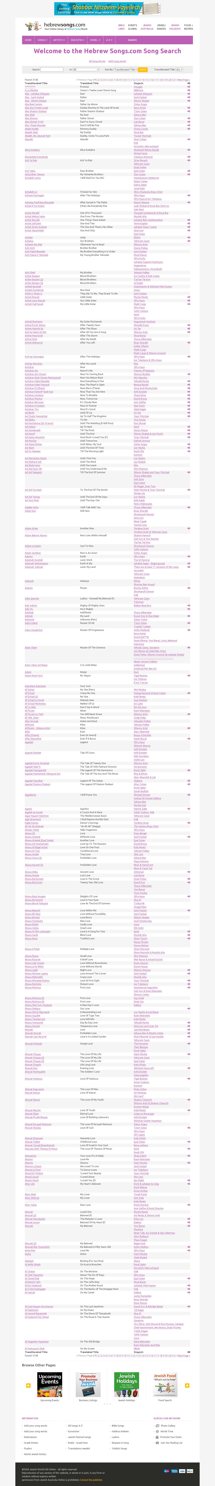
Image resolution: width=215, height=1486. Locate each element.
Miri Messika (140, 377)
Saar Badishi (140, 700)
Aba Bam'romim (33, 104)
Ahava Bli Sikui (32, 914)
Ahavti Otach (32, 1180)
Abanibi (29, 139)
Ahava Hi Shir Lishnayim (37, 931)
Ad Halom (30, 426)
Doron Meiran (141, 945)
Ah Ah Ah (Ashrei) (34, 826)
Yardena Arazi (141, 528)
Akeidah (29, 1261)
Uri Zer (137, 328)
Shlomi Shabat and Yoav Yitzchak (151, 472)
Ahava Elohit (31, 924)
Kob (136, 143)
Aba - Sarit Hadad (34, 97)
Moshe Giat (140, 805)
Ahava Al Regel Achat (36, 847)
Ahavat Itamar (32, 1092)
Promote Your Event (170, 1437)
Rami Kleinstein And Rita (147, 1345)
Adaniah (29, 581)
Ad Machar (31, 440)
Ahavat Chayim (33, 1064)
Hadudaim (139, 577)
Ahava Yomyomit (34, 1022)
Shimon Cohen (141, 994)
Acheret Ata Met (33, 244)
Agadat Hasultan (34, 780)
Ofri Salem (139, 1134)
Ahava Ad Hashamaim (37, 844)
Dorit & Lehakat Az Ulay (146, 1184)
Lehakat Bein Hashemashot (148, 220)
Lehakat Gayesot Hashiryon (148, 262)
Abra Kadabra (32, 150)
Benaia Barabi (141, 384)
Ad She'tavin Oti (33, 468)
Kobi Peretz (140, 696)
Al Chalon (30, 1271)
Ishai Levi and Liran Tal (146, 1026)
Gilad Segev (140, 409)
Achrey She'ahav (33, 363)
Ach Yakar (30, 171)
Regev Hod (139, 1243)
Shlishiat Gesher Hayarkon (148, 1120)
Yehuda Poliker (141, 272)
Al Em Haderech (33, 1285)
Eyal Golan (139, 171)
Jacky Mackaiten (142, 1296)
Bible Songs (118, 1425)
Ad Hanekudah (33, 430)
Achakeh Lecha (33, 178)
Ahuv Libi (30, 1184)
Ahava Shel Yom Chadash (38, 1005)
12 (134, 79)
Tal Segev (139, 1310)
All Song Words (97, 61)
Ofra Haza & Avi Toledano (148, 199)
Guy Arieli (139, 998)
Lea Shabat (140, 461)
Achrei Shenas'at (34, 342)
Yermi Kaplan (141, 223)
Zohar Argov (140, 104)
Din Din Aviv (140, 707)
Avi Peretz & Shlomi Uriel (147, 1215)
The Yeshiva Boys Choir (146, 826)
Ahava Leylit (31, 970)
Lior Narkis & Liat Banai (146, 1012)
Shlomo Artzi (141, 244)
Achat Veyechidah (34, 230)
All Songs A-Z (75, 1425)
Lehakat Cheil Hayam (145, 1285)
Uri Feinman (140, 1092)
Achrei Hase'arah (34, 335)
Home (28, 40)
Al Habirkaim (31, 1310)
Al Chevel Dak (32, 1278)
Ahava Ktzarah (33, 959)
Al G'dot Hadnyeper (35, 1289)
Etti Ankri (139, 928)
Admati (29, 616)
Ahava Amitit (32, 854)
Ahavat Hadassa (33, 1078)
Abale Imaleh (31, 128)
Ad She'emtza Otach (36, 458)
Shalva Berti (140, 1155)
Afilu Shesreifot (33, 738)
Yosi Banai (139, 889)
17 (156, 79)
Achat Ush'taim (33, 223)
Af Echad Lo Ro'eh (34, 700)
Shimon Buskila (142, 374)
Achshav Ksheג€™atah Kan (39, 391)
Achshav (29, 367)
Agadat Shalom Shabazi (37, 784)
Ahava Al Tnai (32, 851)
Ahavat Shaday (33, 1127)
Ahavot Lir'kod (33, 1169)
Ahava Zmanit (32, 1026)
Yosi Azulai (140, 419)
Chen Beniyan (141, 1047)
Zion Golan (140, 118)
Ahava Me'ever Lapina (36, 973)
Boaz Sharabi (141, 342)
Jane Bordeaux (142, 1029)
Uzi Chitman (140, 679)
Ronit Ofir (139, 451)
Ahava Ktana (31, 956)
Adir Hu (29, 609)
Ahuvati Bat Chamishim (37, 1247)
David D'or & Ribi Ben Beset (148, 1306)
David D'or (139, 882)
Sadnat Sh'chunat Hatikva (147, 798)
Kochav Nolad (141, 1106)
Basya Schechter (142, 735)
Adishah (29, 612)
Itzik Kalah (139, 500)
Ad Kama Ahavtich (35, 437)
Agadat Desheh (33, 752)
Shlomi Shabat (141, 100)
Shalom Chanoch (143, 1099)
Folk (136, 595)
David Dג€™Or (141, 637)
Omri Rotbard (141, 1236)
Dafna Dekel (140, 185)
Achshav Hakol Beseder (37, 381)
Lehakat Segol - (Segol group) (149, 563)
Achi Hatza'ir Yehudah (36, 255)
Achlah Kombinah (34, 290)
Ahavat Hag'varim (34, 1089)
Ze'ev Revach (141, 160)
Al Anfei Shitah (33, 1264)
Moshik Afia (140, 216)
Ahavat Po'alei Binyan (36, 1117)
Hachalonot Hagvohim (146, 987)
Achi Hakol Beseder (35, 251)
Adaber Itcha (31, 507)
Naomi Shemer (141, 202)
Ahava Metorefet (34, 977)
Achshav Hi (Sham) (35, 388)
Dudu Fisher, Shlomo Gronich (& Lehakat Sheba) (159, 654)
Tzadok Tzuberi (142, 626)
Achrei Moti (31, 339)
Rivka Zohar (140, 1089)
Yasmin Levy (140, 525)
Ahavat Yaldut (32, 1141)
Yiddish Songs (119, 1448)
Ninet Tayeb (140, 521)
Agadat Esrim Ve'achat (37, 763)
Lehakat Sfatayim (143, 93)
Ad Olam (29, 447)
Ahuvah (29, 1212)
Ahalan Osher (32, 830)
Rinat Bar (139, 132)
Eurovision (73, 1431)
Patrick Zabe (140, 808)
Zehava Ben (140, 114)
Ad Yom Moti (32, 500)
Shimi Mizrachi (141, 949)
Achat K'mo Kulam (35, 206)
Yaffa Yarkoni (141, 311)
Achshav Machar (34, 398)
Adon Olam (31, 647)
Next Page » (184, 79)
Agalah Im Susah (34, 812)
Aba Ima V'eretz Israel (36, 107)
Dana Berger (140, 833)
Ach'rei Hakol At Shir (36, 332)
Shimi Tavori (140, 938)
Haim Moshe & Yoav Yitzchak (149, 490)
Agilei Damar (31, 822)
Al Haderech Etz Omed (37, 1317)
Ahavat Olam (32, 1113)
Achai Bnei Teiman (34, 174)
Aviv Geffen (140, 402)
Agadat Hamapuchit (35, 770)
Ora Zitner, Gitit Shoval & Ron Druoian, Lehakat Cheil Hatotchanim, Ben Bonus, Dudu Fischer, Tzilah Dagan (159, 1327)
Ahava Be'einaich (34, 900)
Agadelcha (30, 794)
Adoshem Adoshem (35, 686)
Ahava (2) (30, 833)
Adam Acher (31, 528)
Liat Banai (139, 121)
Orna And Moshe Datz (145, 388)
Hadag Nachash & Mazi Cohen (150, 693)
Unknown (139, 872)
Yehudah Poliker (142, 721)
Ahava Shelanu (33, 1008)
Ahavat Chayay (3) (34, 1061)
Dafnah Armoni (142, 440)
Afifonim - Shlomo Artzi (37, 728)
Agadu (28, 808)
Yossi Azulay (140, 893)
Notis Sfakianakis (143, 504)
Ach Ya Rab (31, 160)
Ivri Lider (138, 703)
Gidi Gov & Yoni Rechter (146, 539)
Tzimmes (139, 602)
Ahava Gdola (32, 928)
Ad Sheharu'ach (33, 461)
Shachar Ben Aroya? (144, 584)
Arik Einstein (140, 391)
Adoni (28, 672)
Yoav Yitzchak (141, 416)
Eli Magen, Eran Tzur (145, 486)
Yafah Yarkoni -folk (144, 812)
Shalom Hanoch (142, 535)
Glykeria (138, 780)
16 (152, 79)
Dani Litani (139, 483)
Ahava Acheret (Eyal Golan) (39, 840)
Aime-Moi (30, 1250)
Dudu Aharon (141, 963)
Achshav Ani (31, 370)
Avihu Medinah (142, 630)
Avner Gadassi (141, 1082)
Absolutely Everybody (36, 157)
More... (94, 40)
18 (161, 79)
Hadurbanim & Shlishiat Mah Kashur (153, 286)
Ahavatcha (30, 1155)
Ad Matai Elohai (33, 444)
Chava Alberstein (143, 339)
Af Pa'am (30, 710)
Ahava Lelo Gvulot (34, 963)
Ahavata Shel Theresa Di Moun (41, 1148)
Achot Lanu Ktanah (35, 300)
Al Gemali (30, 1292)
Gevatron (139, 1320)
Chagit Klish (140, 907)
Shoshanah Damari (144, 514)
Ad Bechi (29, 412)
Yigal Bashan (141, 675)
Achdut (29, 237)
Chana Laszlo (141, 128)
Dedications (30, 1437)
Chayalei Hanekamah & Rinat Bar (151, 213)
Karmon (138, 454)
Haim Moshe (140, 1054)
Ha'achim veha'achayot (146, 146)
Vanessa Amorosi (143, 157)
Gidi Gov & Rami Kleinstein (148, 991)
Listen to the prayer (144, 1113)
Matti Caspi (140, 304)
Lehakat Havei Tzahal (145, 227)
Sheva (137, 1261)
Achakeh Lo (31, 192)
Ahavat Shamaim (34, 1138)
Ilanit (136, 314)
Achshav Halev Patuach (37, 384)
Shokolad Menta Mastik (146, 150)
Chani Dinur (140, 395)
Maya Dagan (140, 1240)
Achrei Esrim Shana (35, 325)
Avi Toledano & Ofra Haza (148, 360)
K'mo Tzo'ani (141, 682)
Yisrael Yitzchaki (142, 136)
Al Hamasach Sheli (34, 1348)
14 (143, 79)
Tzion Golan (140, 111)
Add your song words (35, 1425)
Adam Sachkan (33, 553)
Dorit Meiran (140, 1187)
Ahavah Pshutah (33, 1043)
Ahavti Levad (32, 1177)
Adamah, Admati (34, 567)
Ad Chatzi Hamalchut (36, 416)
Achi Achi (30, 248)
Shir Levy (138, 1177)
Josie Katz (139, 188)
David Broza (140, 398)
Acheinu (29, 241)
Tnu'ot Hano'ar (142, 560)
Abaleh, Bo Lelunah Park (37, 136)
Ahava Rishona (33, 987)
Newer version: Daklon (145, 661)
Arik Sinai (139, 479)
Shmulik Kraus (141, 325)
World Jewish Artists (35, 1454)
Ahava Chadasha (34, 921)
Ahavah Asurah (33, 1033)
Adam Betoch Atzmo (36, 535)
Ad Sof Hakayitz (33, 472)
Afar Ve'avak (31, 721)
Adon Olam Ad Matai (36, 665)
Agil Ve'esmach (33, 819)
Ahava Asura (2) (33, 858)
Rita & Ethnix (140, 773)
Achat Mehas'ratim (35, 216)
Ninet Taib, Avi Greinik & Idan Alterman (154, 1233)
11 (129, 79)
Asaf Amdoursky (143, 921)
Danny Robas (141, 248)
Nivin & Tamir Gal (143, 868)
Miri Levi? (139, 1096)
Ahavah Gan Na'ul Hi (36, 1036)
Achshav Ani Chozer (35, 374)
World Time (166, 1431)
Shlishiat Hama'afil (144, 1068)
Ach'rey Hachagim (34, 356)
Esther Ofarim (141, 346)
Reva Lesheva (141, 1145)
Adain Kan (30, 511)
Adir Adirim (31, 605)
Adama (29, 556)
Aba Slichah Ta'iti (34, 121)
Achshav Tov (32, 409)
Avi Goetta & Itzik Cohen (147, 276)
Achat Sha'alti (32, 220)
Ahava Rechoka (33, 984)
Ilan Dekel (139, 1180)
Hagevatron (140, 265)
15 (147, 79)
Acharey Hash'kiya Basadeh (39, 202)
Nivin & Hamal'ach (143, 865)
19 (165, 79)
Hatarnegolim (141, 1075)
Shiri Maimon (141, 468)
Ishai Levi (138, 230)
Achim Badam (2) (34, 279)
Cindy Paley (140, 717)
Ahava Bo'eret (32, 917)
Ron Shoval (140, 423)
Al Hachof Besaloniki (36, 1313)
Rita (136, 363)
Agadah (29, 742)
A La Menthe (31, 90)
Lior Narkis (139, 447)
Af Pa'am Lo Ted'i (34, 714)
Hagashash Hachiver (144, 321)
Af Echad (30, 693)
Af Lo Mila (30, 707)
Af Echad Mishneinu (35, 703)
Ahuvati (29, 1226)
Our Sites (77, 40)
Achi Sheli (30, 272)
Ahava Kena (31, 938)
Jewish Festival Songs (79, 1437)
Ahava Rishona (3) (34, 1001)
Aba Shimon (31, 118)
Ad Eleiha (30, 419)
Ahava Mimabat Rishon (37, 980)
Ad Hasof (30, 433)
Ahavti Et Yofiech (34, 1173)
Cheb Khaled (140, 1257)
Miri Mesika (140, 689)
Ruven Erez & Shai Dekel (146, 616)
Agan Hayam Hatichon (37, 815)
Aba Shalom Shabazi (36, 111)
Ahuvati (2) (30, 1243)
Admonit (29, 619)
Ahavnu (29, 1162)
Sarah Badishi (141, 791)
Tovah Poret (140, 1194)
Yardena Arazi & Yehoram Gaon (150, 532)
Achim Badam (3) (34, 283)
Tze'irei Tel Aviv (142, 279)
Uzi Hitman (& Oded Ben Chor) (150, 651)
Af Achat (29, 689)
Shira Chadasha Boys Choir (148, 192)
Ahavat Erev (31, 1068)
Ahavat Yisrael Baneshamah (40, 1145)
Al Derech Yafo (33, 1282)
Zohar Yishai (140, 619)
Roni (136, 672)
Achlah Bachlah (33, 286)
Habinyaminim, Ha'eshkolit (148, 269)
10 (124, 79)
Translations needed (79, 1448)
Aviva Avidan (141, 1191)
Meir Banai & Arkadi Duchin (148, 959)
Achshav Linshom (34, 395)
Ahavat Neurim (33, 1110)
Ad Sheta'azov (32, 465)
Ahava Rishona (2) (34, 998)
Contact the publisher (91, 1480)
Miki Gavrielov (141, 756)
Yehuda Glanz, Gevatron (146, 647)
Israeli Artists (31, 1442)
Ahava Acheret (32, 837)
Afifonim (29, 724)
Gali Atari (139, 209)
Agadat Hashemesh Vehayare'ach (42, 773)
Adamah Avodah (34, 560)
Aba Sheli (30, 114)
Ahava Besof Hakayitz (36, 903)
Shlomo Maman (142, 970)
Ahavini (29, 1159)
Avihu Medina (141, 1247)
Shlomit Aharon (142, 745)
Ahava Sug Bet (32, 1015)
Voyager (138, 86)
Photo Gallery (167, 1425)
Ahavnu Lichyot (33, 1166)
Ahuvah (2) (30, 1215)
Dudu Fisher (140, 167)
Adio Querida (32, 598)
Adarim (29, 588)
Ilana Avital (140, 107)
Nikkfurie (138, 90)
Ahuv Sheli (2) (32, 1198)
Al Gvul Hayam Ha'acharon (39, 1306)
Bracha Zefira (141, 588)
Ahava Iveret (31, 935)
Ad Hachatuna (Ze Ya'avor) (39, 423)
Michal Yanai (140, 153)
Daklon (137, 1005)
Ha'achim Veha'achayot (146, 1268)
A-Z (108, 40)
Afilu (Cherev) (32, 735)
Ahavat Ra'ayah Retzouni (38, 1124)
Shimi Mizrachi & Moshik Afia (149, 952)
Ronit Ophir (140, 770)
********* (30, 86)
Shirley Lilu (139, 493)
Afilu (27, 731)
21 (174, 79)
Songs (42, 40)
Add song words (117, 61)
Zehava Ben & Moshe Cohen (148, 1033)
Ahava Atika (31, 872)
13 (138, 79)
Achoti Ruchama (33, 321)
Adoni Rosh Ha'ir (34, 675)
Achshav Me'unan (34, 402)
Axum (137, 290)
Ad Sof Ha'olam (33, 490)
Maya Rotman (141, 861)
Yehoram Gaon (142, 164)
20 (170, 79)
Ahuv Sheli (30, 1194)
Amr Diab (139, 1198)
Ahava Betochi (32, 910)
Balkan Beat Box (142, 605)
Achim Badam (32, 276)
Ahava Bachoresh (34, 879)
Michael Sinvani (142, 794)
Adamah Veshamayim (36, 563)
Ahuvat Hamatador (35, 1219)
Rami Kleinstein (142, 710)
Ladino (115, 1437)
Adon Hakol (31, 623)
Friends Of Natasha (144, 370)
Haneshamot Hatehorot (146, 178)
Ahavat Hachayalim (35, 1071)
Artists (58, 40)
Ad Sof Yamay (32, 497)
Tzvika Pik (139, 903)
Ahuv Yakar (31, 1205)
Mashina (138, 1229)
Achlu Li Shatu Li (33, 293)
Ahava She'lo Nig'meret (37, 1012)
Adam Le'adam (33, 546)
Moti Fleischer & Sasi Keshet (149, 1036)
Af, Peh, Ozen (32, 717)
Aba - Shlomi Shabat (36, 100)
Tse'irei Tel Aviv (142, 542)
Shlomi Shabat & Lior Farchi (148, 433)
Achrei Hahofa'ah (34, 328)
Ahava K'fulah (32, 949)
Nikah (137, 1348)
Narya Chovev (141, 942)
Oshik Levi (139, 759)
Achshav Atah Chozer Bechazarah (43, 377)
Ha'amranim (140, 766)
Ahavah (29, 1029)
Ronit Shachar (141, 1205)
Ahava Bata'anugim (35, 896)
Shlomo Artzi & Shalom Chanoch (151, 1103)
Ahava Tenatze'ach (35, 1019)
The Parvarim (141, 1043)
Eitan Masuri (140, 1303)
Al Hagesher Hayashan (37, 1341)
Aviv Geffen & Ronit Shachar (149, 1208)
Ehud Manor (140, 255)
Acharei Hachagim (34, 195)
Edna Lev (138, 1219)
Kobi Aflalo (140, 1064)
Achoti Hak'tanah (34, 304)
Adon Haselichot (34, 630)
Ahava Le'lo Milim (34, 966)
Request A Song (120, 1442)
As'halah (138, 283)
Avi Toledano (141, 984)
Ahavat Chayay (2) (34, 1057)
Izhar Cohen (140, 139)
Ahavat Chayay (33, 1054)
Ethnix (137, 237)
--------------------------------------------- (153, 658)
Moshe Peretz (141, 297)
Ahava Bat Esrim (33, 882)
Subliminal (139, 665)
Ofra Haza (139, 195)
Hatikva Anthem (120, 1431)
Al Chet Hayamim (34, 1275)
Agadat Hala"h (33, 766)
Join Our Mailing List (170, 1442)
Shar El (137, 900)
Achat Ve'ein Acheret (36, 227)
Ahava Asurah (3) (34, 865)
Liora (136, 924)
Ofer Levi (138, 854)
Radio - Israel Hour (78, 1442)
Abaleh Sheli (31, 132)
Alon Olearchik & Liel (145, 777)
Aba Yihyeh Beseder (35, 125)
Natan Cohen (141, 181)
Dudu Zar (139, 1001)
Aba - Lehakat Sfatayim (37, 93)
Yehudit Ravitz (141, 381)
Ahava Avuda (32, 875)
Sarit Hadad (140, 97)
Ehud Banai (140, 335)
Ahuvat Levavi (32, 1222)
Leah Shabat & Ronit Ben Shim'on (151, 206)
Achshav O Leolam (35, 405)
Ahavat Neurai (32, 1099)
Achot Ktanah (32, 297)
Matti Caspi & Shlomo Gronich (150, 353)
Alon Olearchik (141, 731)
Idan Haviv (139, 405)
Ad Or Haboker (33, 451)
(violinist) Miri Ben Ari (145, 668)
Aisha (28, 1254)
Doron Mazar (141, 430)
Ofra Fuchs (139, 258)
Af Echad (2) (31, 696)
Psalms (28, 1448)
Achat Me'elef (32, 213)
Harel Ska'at (140, 738)
